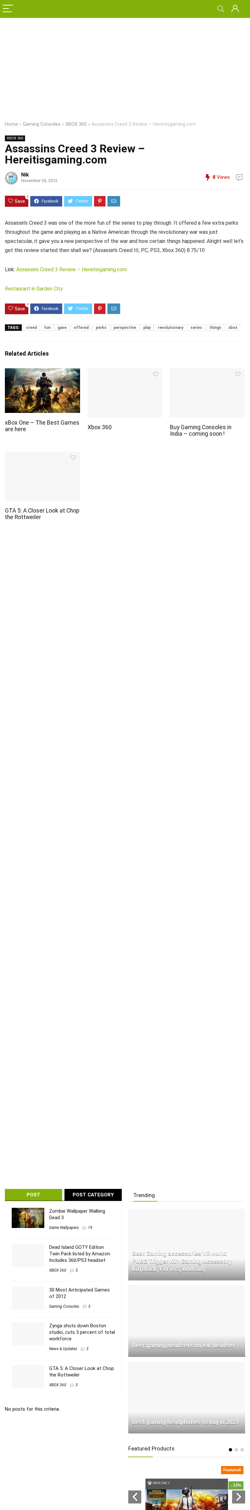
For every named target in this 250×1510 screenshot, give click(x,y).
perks (101, 327)
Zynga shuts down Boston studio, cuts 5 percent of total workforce (82, 1332)
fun (47, 327)
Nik (25, 175)
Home (11, 124)
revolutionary (170, 327)
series (196, 327)
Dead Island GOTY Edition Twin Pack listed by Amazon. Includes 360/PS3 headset (80, 1253)
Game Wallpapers (64, 1227)
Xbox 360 (100, 427)
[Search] (221, 9)
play (147, 327)
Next (238, 1496)
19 (90, 1227)
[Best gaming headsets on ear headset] (186, 1288)
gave (62, 327)
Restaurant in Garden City (34, 289)
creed (31, 327)
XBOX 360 (76, 124)
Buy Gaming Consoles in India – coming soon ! (200, 430)
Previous (134, 1496)
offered (81, 327)
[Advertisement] (125, 66)
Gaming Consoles (42, 124)
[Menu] (8, 9)
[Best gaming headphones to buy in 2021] (186, 1365)
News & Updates (63, 1349)
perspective (125, 327)
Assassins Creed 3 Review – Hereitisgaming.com (71, 269)
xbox (233, 327)
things (215, 327)
